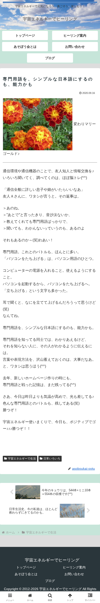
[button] (90, 562)
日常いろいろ (51, 458)
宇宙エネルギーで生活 (22, 458)
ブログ (50, 581)
